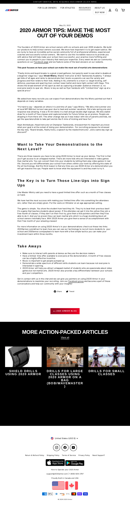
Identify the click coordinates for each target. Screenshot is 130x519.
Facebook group (76, 281)
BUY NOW (100, 12)
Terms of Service (69, 455)
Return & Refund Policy (34, 455)
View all (65, 337)
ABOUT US (100, 8)
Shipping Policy (53, 455)
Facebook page (41, 62)
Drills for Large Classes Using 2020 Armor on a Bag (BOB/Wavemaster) (65, 378)
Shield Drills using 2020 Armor (23, 372)
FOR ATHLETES (67, 8)
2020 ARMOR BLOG (66, 311)
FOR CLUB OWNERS (47, 8)
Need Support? (98, 455)
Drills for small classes (106, 372)
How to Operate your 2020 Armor (65, 470)
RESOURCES (85, 8)
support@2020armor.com (57, 474)
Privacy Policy (84, 455)
